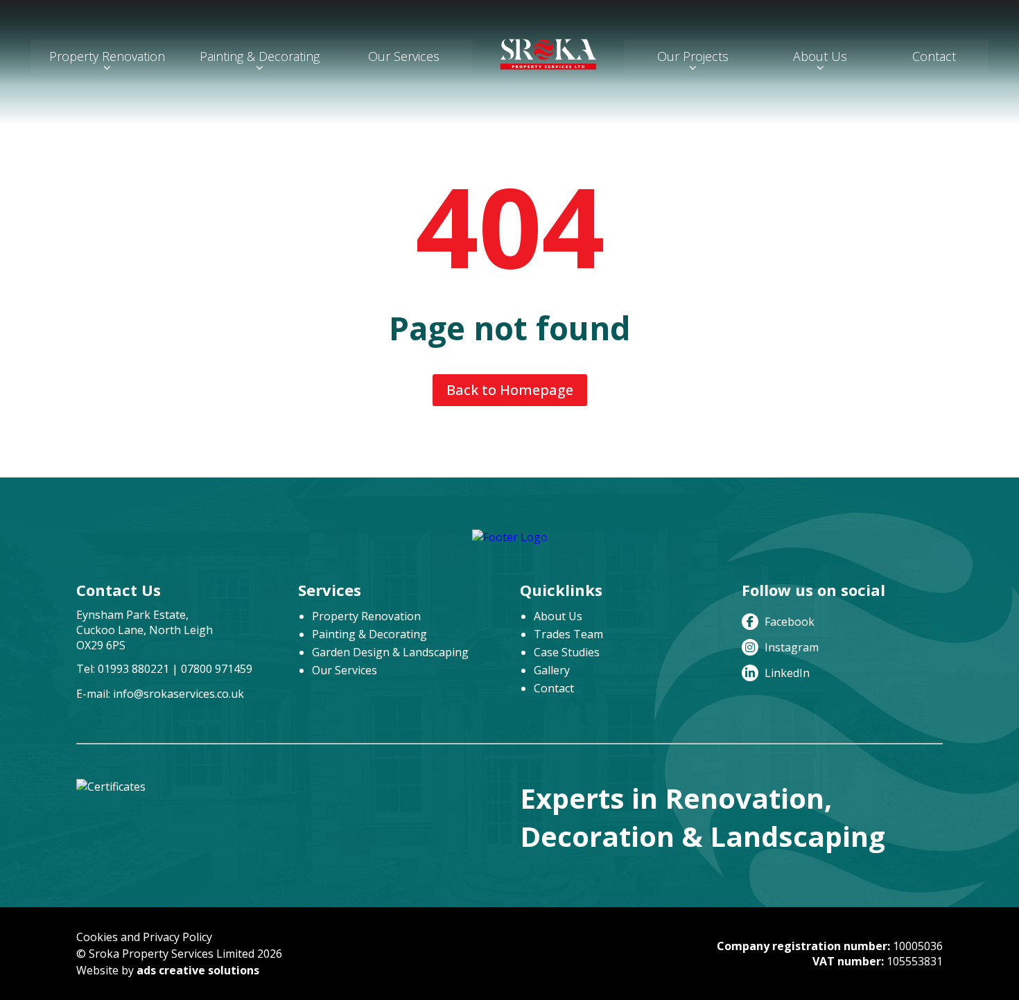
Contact (934, 56)
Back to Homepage (509, 389)
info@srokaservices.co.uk (178, 693)
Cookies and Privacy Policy (144, 937)
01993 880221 (133, 668)
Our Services (403, 56)
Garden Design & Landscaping (390, 652)
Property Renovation (107, 56)
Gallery (552, 670)
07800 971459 (216, 668)
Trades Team (568, 634)
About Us (820, 56)
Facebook (788, 621)
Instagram (790, 647)
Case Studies (567, 652)
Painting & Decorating (260, 56)
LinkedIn (786, 673)
